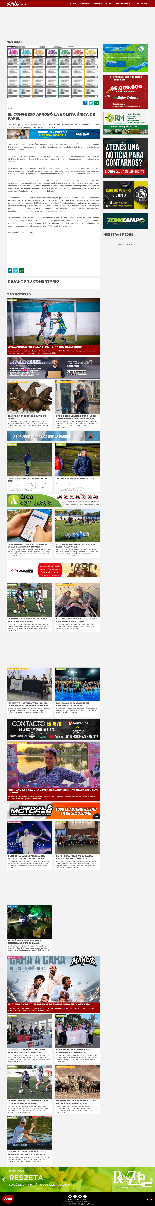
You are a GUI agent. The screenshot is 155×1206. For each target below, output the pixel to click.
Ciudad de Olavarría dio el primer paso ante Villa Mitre (27, 620)
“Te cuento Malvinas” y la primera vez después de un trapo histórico (28, 704)
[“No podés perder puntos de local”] (77, 459)
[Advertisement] (53, 22)
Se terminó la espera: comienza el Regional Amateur (75, 545)
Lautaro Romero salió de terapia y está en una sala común (76, 620)
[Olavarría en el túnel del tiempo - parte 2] (29, 397)
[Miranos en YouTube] (70, 1196)
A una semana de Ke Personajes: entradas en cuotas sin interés (26, 857)
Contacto (140, 3)
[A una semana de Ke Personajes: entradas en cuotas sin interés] (29, 837)
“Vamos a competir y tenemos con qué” (27, 479)
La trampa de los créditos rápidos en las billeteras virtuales (28, 545)
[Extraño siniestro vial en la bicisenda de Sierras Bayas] (29, 921)
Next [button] (151, 1179)
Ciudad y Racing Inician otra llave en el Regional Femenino (28, 1102)
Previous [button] (3, 1179)
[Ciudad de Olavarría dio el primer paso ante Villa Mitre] (29, 600)
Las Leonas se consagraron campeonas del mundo (72, 704)
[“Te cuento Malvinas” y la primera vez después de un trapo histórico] (29, 684)
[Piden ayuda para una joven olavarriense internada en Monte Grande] (53, 765)
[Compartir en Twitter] (91, 103)
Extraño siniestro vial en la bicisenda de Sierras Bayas (24, 941)
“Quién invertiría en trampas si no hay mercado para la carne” (76, 1102)
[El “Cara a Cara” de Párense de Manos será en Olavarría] (53, 979)
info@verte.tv (86, 1201)
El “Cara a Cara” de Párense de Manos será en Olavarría (49, 1004)
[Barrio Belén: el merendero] (77, 397)
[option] (77, 1179)
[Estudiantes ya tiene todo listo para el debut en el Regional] (29, 1031)
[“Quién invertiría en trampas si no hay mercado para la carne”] (77, 1082)
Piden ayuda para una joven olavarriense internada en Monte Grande (53, 791)
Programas (123, 3)
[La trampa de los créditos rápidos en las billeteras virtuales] (29, 525)
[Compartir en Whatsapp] (96, 103)
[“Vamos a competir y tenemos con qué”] (29, 459)
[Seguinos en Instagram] (85, 1196)
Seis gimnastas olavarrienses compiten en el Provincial (73, 1051)
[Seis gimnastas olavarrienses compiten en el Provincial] (77, 1031)
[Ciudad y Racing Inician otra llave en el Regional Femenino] (29, 1082)
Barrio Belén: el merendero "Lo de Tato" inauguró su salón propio (76, 417)
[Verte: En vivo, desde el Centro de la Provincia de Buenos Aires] (19, 1199)
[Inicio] (16, 3)
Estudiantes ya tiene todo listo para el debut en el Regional (26, 1051)
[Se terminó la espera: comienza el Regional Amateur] (77, 525)
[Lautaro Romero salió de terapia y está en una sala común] (77, 600)
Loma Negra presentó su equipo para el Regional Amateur (74, 857)
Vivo (73, 3)
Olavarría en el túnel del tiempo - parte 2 (28, 417)
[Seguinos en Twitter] (80, 1196)
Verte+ (84, 3)
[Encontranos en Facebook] (75, 1196)
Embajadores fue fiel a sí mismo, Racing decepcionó (45, 347)
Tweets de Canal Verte (126, 244)
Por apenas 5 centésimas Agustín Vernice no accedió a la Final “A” (27, 1153)
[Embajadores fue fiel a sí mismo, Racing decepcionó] (53, 321)
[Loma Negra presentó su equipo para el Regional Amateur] (77, 837)
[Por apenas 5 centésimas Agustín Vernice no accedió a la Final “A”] (29, 1133)
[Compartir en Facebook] (85, 103)
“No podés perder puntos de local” (76, 478)
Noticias (102, 3)
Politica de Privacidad (87, 1204)
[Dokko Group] (135, 1199)
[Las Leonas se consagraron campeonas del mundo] (77, 684)
